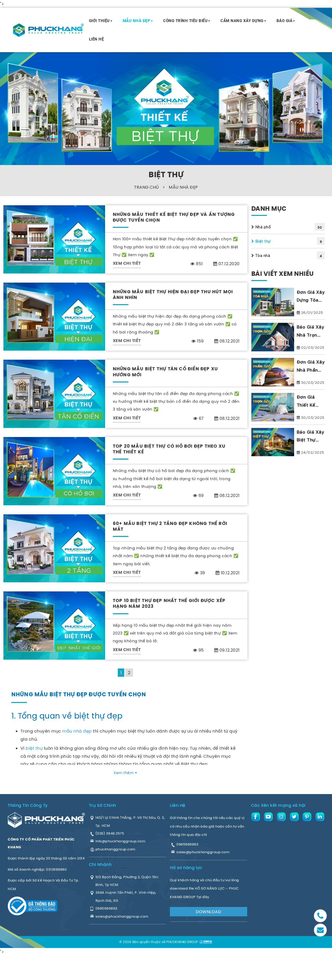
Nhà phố (262, 226)
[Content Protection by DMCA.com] (205, 942)
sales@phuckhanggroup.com (202, 852)
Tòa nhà (262, 255)
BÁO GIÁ (284, 20)
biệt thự (34, 748)
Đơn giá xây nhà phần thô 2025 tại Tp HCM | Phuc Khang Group (311, 366)
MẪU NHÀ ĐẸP (136, 20)
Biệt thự (262, 241)
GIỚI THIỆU (99, 20)
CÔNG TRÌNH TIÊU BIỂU (185, 20)
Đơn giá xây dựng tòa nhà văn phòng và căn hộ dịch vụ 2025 (311, 296)
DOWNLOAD (208, 911)
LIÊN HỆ (96, 39)
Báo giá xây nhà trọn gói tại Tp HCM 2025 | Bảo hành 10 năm (310, 331)
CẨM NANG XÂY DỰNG (242, 20)
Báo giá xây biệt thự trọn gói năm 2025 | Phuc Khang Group (310, 436)
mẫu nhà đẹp (77, 731)
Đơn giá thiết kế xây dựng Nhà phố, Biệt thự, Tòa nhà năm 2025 (308, 401)
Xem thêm (124, 772)
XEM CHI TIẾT (127, 263)
